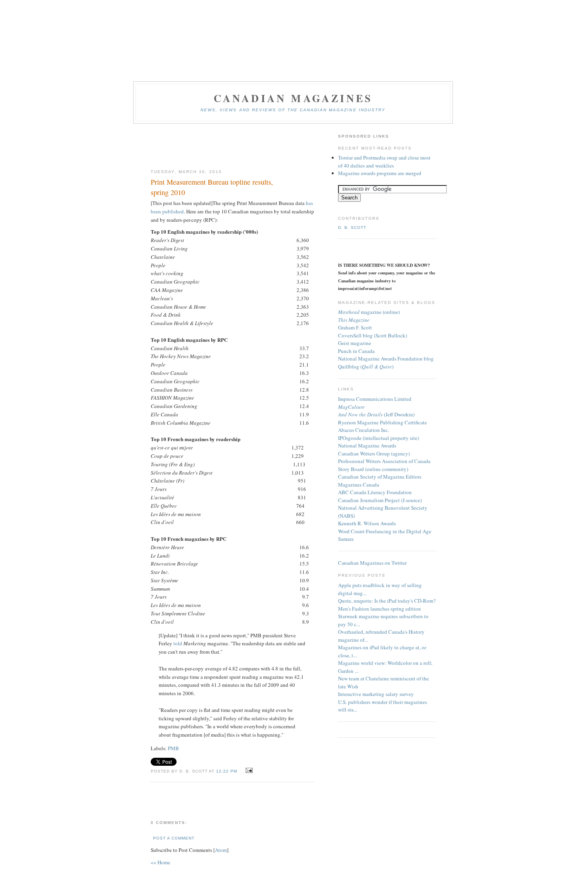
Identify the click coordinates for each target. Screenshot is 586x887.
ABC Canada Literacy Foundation (375, 492)
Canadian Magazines (293, 98)
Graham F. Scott (355, 327)
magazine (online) (369, 311)
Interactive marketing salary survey (376, 694)
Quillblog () (365, 366)
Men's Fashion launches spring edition (379, 608)
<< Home (160, 862)
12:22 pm (227, 771)
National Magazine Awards (367, 445)
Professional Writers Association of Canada (384, 461)
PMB (173, 748)
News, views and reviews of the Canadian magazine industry (293, 110)
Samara (346, 538)
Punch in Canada (356, 351)
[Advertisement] (232, 147)
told (178, 643)
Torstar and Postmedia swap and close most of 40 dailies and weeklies (384, 161)
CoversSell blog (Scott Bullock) (372, 335)
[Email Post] (247, 770)
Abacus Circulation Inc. (363, 430)
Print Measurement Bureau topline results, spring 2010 (212, 187)
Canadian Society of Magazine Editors (379, 476)
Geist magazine (354, 343)
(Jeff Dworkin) (376, 414)
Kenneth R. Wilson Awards (367, 523)
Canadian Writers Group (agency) (374, 453)
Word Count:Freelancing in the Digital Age (384, 531)
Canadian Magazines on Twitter (372, 562)
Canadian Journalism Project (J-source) (380, 500)
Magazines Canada (358, 484)
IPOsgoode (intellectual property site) (378, 438)
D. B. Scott (352, 227)
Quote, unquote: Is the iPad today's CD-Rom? (387, 600)
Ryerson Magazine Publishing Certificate (382, 422)
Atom (221, 849)
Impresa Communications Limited (374, 398)
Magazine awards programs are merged (379, 173)
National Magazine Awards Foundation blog (386, 358)
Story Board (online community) (373, 469)
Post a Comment (174, 838)
